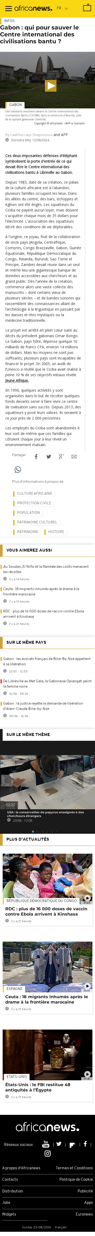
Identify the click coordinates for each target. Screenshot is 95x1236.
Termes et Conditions (74, 1168)
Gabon (15, 105)
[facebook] (85, 1145)
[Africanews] (33, 9)
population (28, 513)
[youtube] (46, 1145)
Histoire (56, 532)
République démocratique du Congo (42, 901)
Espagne (14, 989)
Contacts (10, 1180)
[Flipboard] (72, 1145)
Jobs (6, 1203)
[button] (50, 86)
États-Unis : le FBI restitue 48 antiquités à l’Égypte (37, 1087)
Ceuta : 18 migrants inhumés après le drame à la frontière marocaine (46, 999)
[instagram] (47, 1153)
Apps (88, 1203)
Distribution (12, 1191)
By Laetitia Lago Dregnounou (29, 135)
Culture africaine (34, 494)
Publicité (85, 1191)
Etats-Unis (17, 1077)
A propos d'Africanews (21, 1168)
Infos (9, 21)
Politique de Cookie (76, 1180)
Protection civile (34, 503)
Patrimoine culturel (37, 522)
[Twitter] (59, 1145)
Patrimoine (27, 532)
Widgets (9, 1215)
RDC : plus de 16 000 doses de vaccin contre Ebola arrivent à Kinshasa (46, 911)
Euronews (84, 1215)
